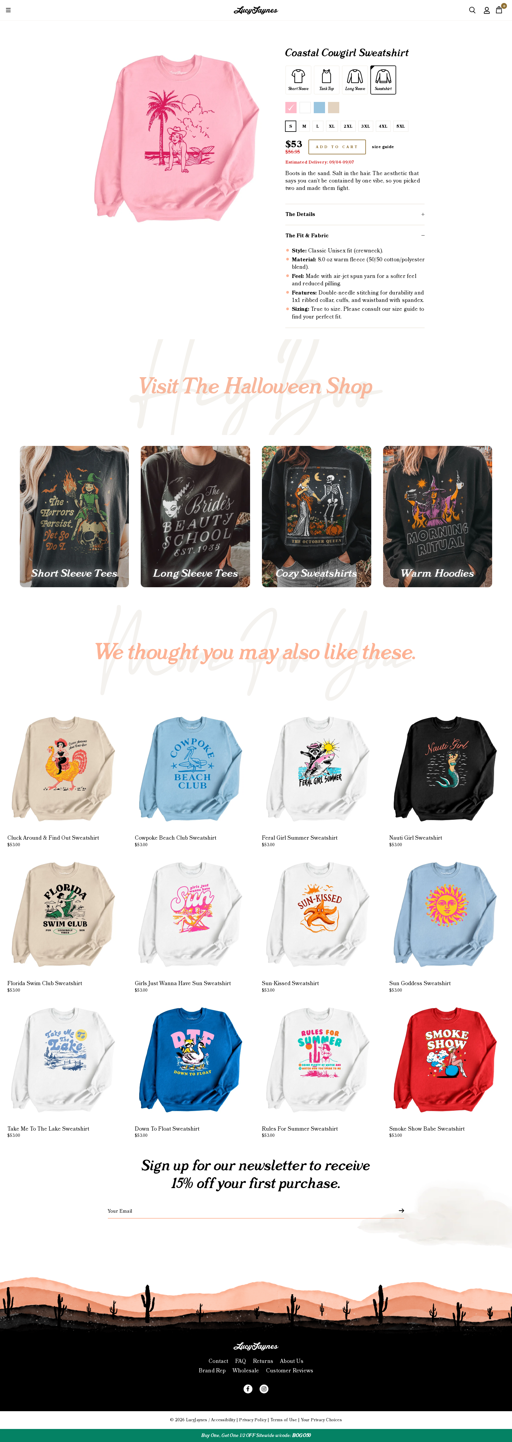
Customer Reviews (289, 1370)
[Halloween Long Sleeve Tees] (195, 516)
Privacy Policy (252, 1420)
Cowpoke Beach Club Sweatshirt (175, 841)
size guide (383, 147)
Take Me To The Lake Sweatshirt (48, 1132)
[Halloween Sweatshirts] (316, 516)
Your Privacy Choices (321, 1420)
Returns (263, 1361)
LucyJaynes (196, 1420)
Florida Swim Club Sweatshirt (44, 986)
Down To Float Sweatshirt (167, 1132)
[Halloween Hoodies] (437, 516)
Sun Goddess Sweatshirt (420, 986)
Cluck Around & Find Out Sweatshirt (53, 841)
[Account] (487, 14)
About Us (291, 1361)
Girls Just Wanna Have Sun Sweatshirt (183, 986)
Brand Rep (212, 1370)
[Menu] (8, 10)
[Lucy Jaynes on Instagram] (264, 1389)
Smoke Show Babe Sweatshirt (427, 1132)
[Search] (472, 12)
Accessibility (223, 1420)
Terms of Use (284, 1420)
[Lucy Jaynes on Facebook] (248, 1389)
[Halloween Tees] (74, 516)
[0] (499, 11)
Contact (218, 1361)
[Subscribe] (398, 1210)
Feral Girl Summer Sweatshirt (299, 841)
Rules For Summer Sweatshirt (300, 1132)
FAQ (240, 1361)
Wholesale (246, 1370)
